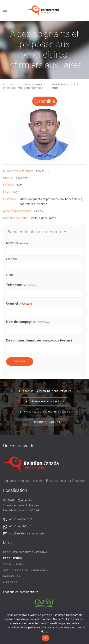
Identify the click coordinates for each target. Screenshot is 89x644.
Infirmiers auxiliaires (44, 65)
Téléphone (21, 285)
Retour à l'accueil (47, 422)
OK (46, 637)
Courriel (19, 303)
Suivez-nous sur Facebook (67, 481)
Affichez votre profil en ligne (47, 411)
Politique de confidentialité (20, 592)
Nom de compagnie (28, 322)
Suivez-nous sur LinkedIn (26, 481)
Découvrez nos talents (47, 401)
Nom (9, 275)
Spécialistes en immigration (25, 570)
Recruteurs (12, 558)
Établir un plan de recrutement (47, 391)
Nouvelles (11, 576)
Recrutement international (25, 552)
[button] (5, 10)
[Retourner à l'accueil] (44, 10)
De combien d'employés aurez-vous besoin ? (39, 340)
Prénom (11, 259)
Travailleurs (13, 564)
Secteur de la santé (43, 218)
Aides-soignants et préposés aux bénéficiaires (44, 44)
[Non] (84, 627)
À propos (10, 582)
